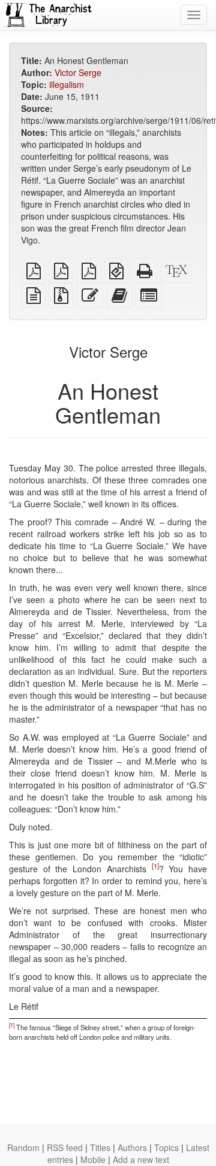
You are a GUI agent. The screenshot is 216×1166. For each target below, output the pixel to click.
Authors (132, 1147)
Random (23, 1147)
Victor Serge (78, 72)
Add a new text (141, 1159)
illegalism (66, 84)
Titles (100, 1147)
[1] (155, 865)
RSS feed (65, 1147)
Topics (166, 1147)
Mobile (93, 1159)
